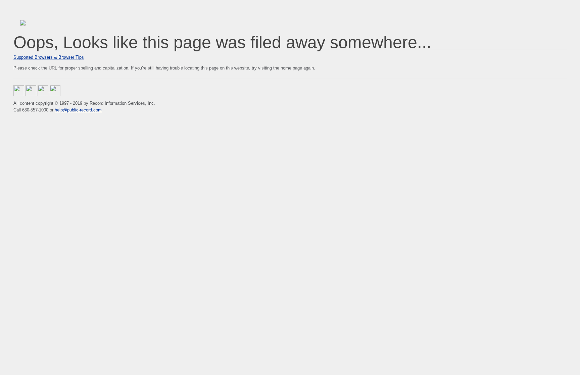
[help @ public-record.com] (55, 90)
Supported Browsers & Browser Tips (48, 57)
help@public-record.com (78, 109)
